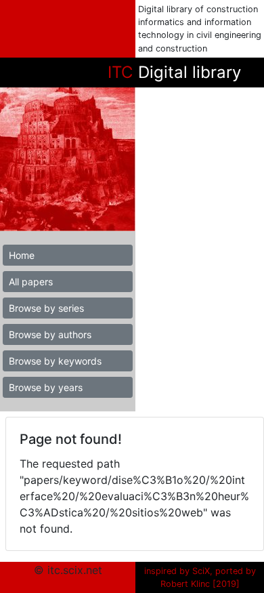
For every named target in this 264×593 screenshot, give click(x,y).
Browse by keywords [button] (55, 361)
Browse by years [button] (46, 387)
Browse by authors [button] (50, 334)
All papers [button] (31, 281)
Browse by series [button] (46, 308)
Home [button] (22, 255)
